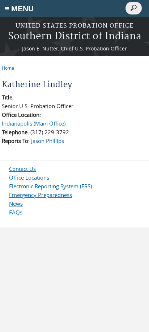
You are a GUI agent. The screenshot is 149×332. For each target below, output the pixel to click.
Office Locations (29, 177)
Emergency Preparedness (40, 194)
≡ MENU (19, 8)
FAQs (15, 212)
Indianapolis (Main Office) (33, 123)
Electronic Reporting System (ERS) (50, 186)
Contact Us (22, 168)
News (16, 203)
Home (8, 68)
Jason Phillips (47, 140)
